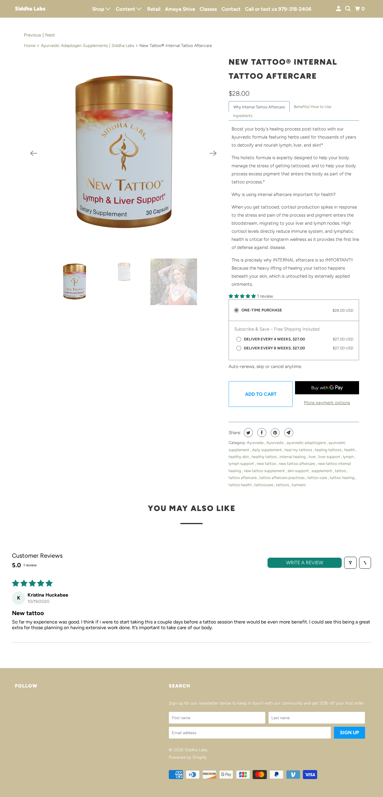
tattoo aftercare (243, 477)
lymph (349, 456)
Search (179, 686)
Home (30, 45)
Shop (98, 9)
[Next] (213, 153)
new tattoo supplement (265, 471)
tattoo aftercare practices (282, 477)
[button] (243, 296)
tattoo (341, 471)
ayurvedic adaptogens (307, 442)
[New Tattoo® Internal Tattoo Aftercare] (123, 153)
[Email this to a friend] (288, 432)
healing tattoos (328, 450)
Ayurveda (256, 442)
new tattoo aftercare (297, 463)
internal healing (293, 456)
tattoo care (317, 477)
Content (126, 9)
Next (50, 35)
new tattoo (267, 463)
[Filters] (350, 563)
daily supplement (267, 450)
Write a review (304, 562)
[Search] (348, 9)
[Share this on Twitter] (247, 432)
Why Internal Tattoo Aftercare (259, 107)
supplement (322, 471)
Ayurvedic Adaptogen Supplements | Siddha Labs (87, 45)
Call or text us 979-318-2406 (278, 9)
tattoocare (264, 485)
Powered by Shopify (188, 757)
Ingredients (243, 115)
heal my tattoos (299, 450)
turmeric (299, 485)
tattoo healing (342, 477)
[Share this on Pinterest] (274, 432)
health (350, 450)
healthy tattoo (265, 456)
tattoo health (241, 485)
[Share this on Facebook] (261, 432)
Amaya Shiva (180, 9)
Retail (153, 9)
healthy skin (239, 456)
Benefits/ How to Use (312, 106)
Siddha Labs (30, 8)
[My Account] (339, 9)
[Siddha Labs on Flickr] (16, 705)
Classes (208, 9)
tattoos (283, 485)
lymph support (242, 463)
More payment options (327, 402)
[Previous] (33, 153)
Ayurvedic (275, 442)
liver (312, 456)
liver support (329, 456)
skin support (299, 471)
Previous (32, 35)
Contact (231, 9)
